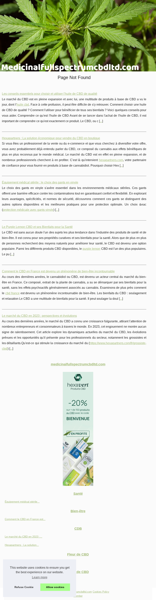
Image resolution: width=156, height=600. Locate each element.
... (101, 121)
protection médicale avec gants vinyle (28, 209)
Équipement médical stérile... (22, 501)
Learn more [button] (39, 577)
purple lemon (91, 248)
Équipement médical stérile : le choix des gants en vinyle (40, 182)
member (78, 595)
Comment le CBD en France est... (25, 519)
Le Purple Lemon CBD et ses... (23, 562)
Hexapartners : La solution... (22, 544)
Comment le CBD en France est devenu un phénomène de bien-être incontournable (58, 271)
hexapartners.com (111, 160)
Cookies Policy (101, 591)
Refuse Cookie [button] (23, 587)
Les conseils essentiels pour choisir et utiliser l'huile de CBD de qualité (49, 93)
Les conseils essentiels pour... (23, 579)
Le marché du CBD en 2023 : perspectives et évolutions (39, 315)
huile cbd (23, 104)
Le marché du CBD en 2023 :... (23, 536)
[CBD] (78, 484)
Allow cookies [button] (55, 587)
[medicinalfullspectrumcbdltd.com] (78, 35)
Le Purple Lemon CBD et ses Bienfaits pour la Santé (37, 226)
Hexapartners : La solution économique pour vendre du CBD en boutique (51, 138)
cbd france (12, 293)
